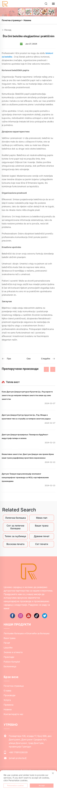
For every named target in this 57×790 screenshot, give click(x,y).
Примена (8, 704)
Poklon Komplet (12, 661)
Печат (7, 642)
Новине (27, 20)
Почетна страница (11, 20)
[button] (46, 369)
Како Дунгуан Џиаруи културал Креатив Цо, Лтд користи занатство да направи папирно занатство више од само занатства (27, 395)
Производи (9, 695)
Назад (7, 29)
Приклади (9, 657)
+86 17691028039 (18, 752)
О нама (7, 690)
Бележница (10, 666)
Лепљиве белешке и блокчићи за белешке (27, 633)
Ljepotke (8, 647)
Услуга (7, 700)
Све (29, 358)
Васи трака (9, 638)
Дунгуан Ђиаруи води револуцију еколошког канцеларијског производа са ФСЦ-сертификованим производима (25, 477)
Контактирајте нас (13, 714)
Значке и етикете (13, 652)
